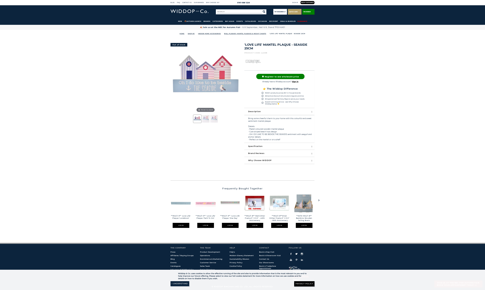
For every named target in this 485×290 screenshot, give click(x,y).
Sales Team (205, 266)
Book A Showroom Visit (270, 255)
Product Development (210, 252)
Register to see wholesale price (281, 77)
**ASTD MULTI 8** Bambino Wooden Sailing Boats (304, 218)
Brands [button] (206, 21)
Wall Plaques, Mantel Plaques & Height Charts (245, 34)
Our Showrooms (266, 263)
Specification (255, 146)
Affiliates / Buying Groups (182, 255)
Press (173, 252)
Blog (173, 2)
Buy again (229, 21)
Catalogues (250, 21)
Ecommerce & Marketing (211, 259)
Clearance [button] (302, 21)
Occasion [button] (262, 21)
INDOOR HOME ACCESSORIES (209, 34)
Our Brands (199, 2)
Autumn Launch (193, 21)
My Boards (279, 12)
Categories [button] (218, 21)
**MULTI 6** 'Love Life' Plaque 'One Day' (230, 217)
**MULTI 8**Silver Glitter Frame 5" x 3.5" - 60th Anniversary (279, 218)
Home (182, 34)
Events (239, 21)
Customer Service (208, 263)
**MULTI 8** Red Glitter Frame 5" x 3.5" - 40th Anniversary (255, 218)
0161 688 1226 (243, 2)
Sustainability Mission (239, 259)
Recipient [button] (273, 21)
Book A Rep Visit (266, 252)
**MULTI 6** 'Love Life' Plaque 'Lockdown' (181, 217)
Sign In (295, 2)
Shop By (191, 34)
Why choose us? (213, 2)
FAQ (178, 2)
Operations (205, 255)
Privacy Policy (236, 263)
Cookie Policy (236, 266)
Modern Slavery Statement (242, 255)
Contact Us (187, 2)
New (180, 21)
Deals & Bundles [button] (288, 21)
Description (254, 111)
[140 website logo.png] (189, 11)
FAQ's (232, 252)
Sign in (295, 81)
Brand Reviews (256, 153)
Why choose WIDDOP (260, 160)
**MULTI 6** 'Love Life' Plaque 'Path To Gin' (205, 217)
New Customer (307, 2)
